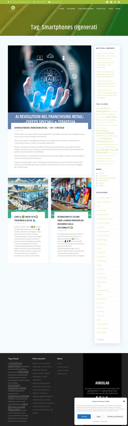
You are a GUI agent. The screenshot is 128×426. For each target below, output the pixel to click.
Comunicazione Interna (104, 219)
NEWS (118, 9)
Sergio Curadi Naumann (107, 151)
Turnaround (100, 161)
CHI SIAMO (71, 9)
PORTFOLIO (101, 9)
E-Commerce (101, 244)
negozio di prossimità (101, 147)
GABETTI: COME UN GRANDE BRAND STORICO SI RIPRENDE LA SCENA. (107, 83)
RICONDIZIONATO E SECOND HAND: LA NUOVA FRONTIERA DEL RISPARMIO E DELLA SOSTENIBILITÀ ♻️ (71, 222)
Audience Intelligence (101, 117)
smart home (10, 412)
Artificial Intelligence (108, 114)
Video (99, 320)
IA (110, 136)
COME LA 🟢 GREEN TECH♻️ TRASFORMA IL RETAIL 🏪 (26, 218)
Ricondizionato (102, 299)
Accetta (84, 416)
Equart (103, 125)
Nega (98, 416)
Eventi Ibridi (101, 252)
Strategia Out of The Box (103, 158)
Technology (100, 311)
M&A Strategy (102, 282)
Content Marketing (111, 120)
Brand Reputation (103, 214)
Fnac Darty (109, 125)
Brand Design (101, 210)
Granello (99, 136)
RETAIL (99, 294)
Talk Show (100, 307)
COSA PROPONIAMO (86, 9)
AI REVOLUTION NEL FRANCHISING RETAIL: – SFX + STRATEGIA (39, 128)
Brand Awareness (101, 120)
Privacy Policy (104, 421)
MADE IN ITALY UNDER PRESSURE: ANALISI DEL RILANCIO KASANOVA (106, 74)
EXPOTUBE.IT (102, 261)
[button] (124, 401)
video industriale (102, 324)
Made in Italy (109, 144)
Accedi (59, 363)
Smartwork (100, 303)
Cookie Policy (96, 421)
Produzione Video (103, 290)
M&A (104, 144)
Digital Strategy (102, 240)
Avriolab (111, 116)
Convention (99, 122)
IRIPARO (109, 141)
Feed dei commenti (63, 370)
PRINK (108, 147)
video (97, 163)
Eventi (99, 248)
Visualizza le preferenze (115, 416)
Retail (98, 150)
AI (96, 109)
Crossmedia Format (103, 235)
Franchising (102, 130)
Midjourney (115, 144)
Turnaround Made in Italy (110, 161)
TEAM (110, 9)
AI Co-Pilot (112, 111)
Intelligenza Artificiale (104, 140)
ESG (106, 125)
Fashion (99, 265)
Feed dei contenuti (63, 367)
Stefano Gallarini (102, 155)
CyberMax (111, 122)
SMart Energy (111, 153)
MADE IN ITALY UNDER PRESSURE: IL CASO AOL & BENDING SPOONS (106, 55)
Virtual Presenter (110, 163)
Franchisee (103, 128)
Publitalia (113, 147)
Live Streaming (102, 278)
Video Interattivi (102, 328)
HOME (61, 9)
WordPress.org (62, 374)
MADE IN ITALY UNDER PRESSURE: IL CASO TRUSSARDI (105, 65)
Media (99, 286)
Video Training (103, 163)
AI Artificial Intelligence (103, 110)
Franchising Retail (105, 133)
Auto (98, 206)
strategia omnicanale (111, 155)
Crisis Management (103, 231)
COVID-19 (106, 122)
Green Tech (106, 136)
